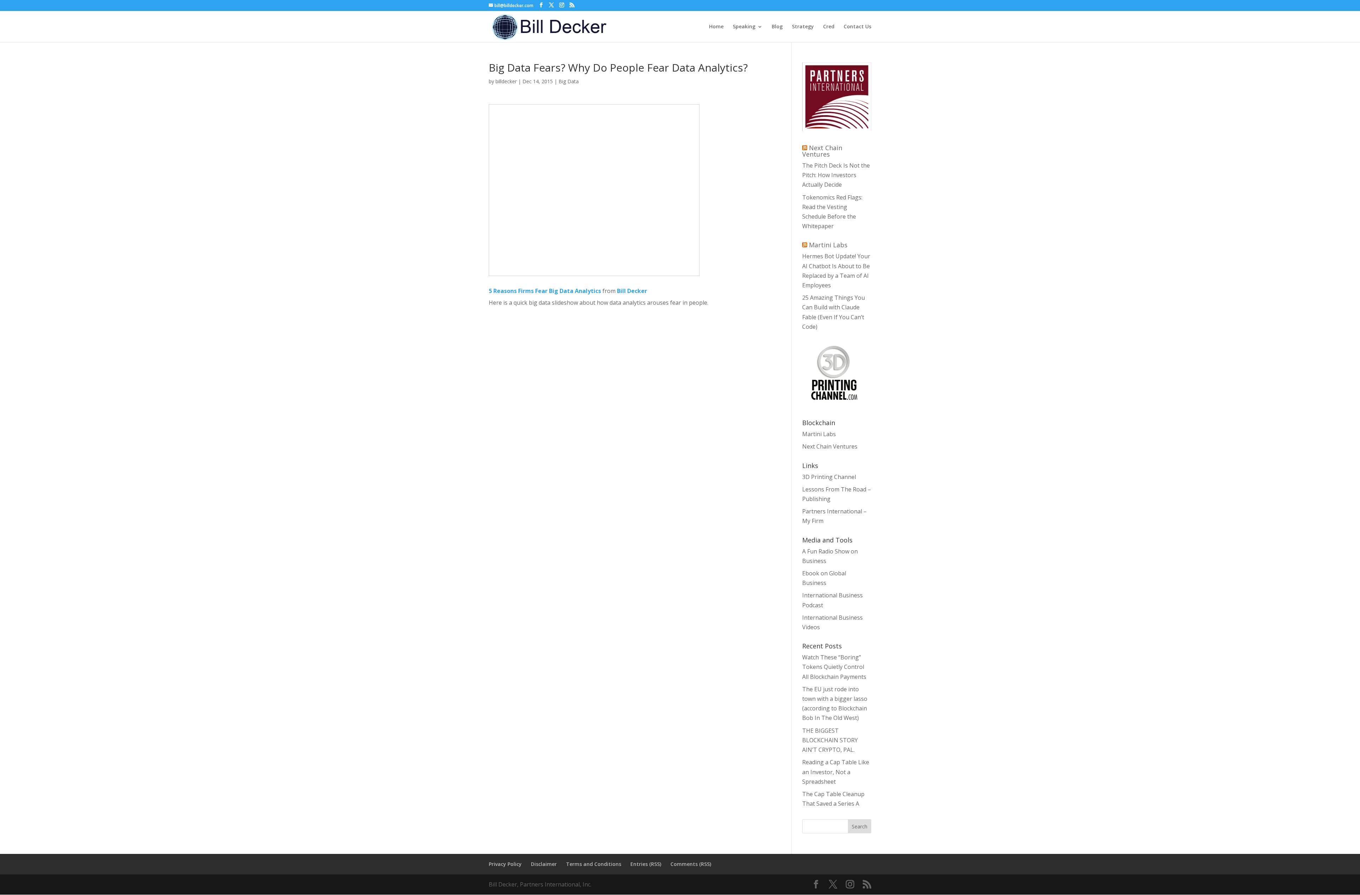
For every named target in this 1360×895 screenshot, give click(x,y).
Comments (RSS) (690, 864)
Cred (828, 27)
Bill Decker (632, 291)
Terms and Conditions (593, 864)
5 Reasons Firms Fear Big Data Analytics (545, 291)
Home (716, 27)
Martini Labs (828, 245)
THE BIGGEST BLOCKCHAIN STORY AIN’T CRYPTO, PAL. (830, 740)
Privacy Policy (505, 864)
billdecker (506, 81)
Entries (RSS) (645, 864)
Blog (777, 27)
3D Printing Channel (829, 477)
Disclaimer (544, 864)
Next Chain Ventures (822, 150)
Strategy (803, 27)
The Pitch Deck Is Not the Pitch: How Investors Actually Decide (836, 175)
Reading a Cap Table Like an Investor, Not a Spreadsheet (835, 771)
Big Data (569, 81)
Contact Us (857, 27)
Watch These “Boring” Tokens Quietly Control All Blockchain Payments (834, 666)
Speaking (744, 27)
